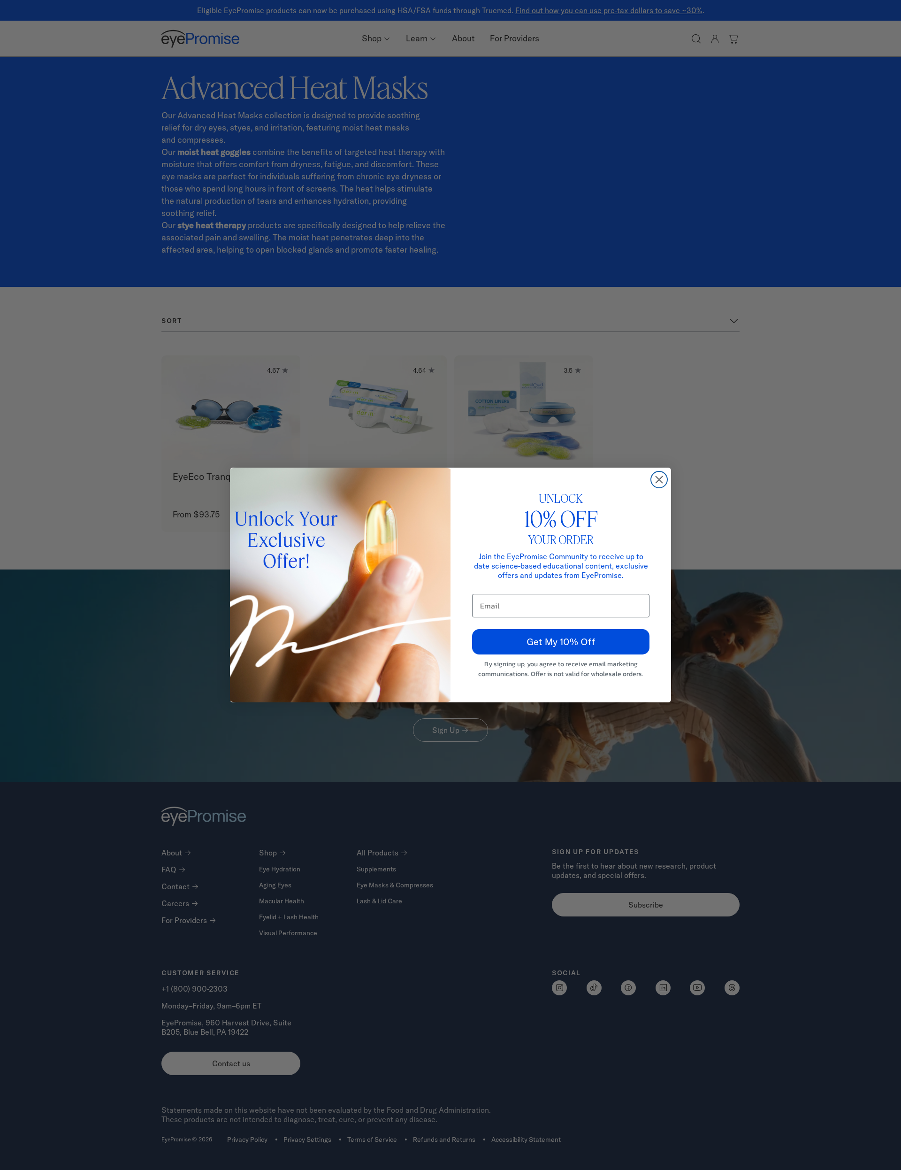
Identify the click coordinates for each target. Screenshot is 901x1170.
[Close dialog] (659, 479)
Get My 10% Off (561, 641)
